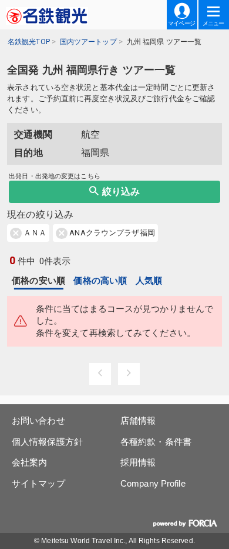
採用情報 (138, 462)
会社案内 (29, 462)
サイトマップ (38, 483)
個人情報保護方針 (47, 442)
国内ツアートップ (88, 42)
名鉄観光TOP (29, 42)
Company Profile (153, 483)
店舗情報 (138, 420)
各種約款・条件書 (155, 442)
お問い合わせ (38, 420)
